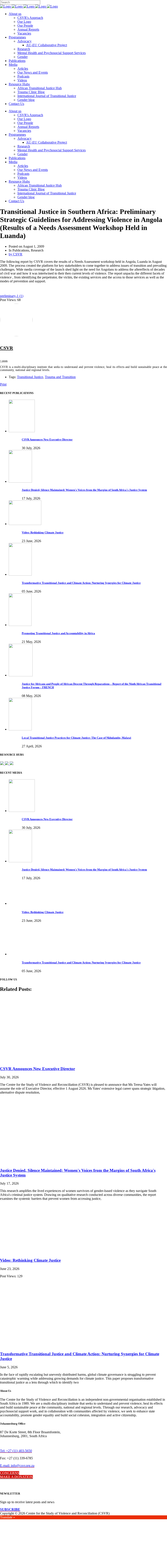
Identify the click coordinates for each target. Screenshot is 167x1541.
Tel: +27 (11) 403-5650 (16, 1451)
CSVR (6, 348)
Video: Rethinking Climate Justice (42, 532)
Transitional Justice (30, 377)
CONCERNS (9, 1473)
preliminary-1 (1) (11, 296)
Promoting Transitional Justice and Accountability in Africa (58, 633)
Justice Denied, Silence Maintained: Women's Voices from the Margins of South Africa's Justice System (84, 490)
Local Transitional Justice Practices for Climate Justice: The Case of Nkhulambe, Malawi (76, 737)
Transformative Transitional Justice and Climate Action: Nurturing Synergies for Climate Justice (81, 582)
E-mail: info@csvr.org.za (17, 1465)
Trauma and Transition (60, 377)
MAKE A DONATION (16, 1477)
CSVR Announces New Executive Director (47, 439)
